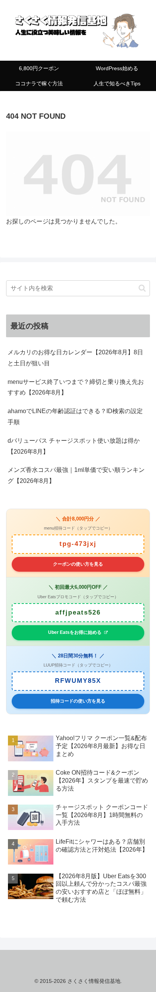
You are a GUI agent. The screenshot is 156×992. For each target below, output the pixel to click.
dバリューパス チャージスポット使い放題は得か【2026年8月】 (74, 446)
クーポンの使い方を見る (78, 564)
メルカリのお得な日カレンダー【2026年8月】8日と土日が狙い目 (75, 357)
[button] (142, 288)
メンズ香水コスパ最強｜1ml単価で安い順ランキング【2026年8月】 (76, 475)
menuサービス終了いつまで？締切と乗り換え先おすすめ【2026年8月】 (76, 387)
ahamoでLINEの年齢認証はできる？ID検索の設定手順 (75, 416)
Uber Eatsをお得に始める (74, 632)
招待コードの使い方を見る (78, 701)
